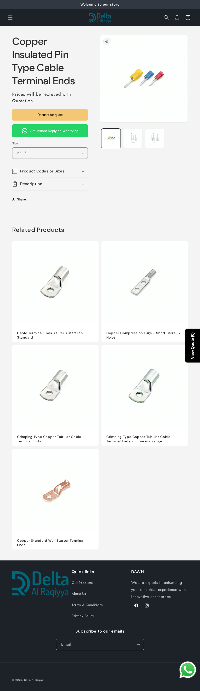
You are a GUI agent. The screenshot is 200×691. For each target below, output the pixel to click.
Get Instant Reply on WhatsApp (54, 131)
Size (15, 143)
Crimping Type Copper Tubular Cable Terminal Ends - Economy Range (138, 439)
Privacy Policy (83, 615)
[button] (10, 17)
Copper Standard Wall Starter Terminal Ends (50, 543)
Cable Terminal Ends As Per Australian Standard (50, 335)
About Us (79, 593)
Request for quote (50, 115)
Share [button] (21, 199)
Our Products (82, 582)
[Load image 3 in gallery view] (154, 138)
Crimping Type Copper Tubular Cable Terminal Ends (49, 439)
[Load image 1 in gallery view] (111, 138)
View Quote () (192, 345)
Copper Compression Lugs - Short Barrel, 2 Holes (143, 335)
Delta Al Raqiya (34, 680)
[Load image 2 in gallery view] (133, 138)
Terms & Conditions (87, 604)
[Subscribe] (138, 644)
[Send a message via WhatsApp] (188, 670)
